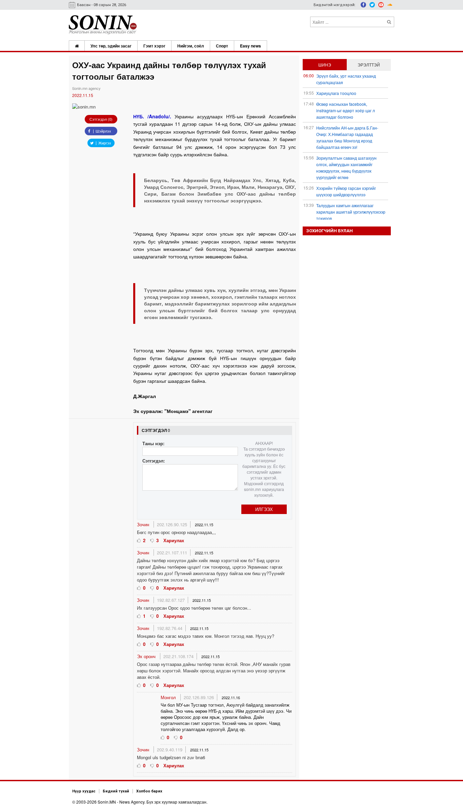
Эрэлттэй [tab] (369, 64)
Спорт (222, 46)
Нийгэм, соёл (190, 46)
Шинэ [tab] (324, 64)
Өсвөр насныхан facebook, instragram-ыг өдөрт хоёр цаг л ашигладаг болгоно (345, 110)
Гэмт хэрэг (154, 46)
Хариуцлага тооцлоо (336, 93)
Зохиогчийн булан (329, 230)
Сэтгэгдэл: (153, 460)
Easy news (250, 46)
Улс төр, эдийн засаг (111, 46)
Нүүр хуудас (84, 791)
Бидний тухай (116, 791)
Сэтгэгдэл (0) (101, 119)
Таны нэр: (153, 443)
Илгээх (264, 509)
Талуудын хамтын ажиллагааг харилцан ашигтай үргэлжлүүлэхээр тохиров (350, 211)
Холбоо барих (149, 791)
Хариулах (173, 540)
